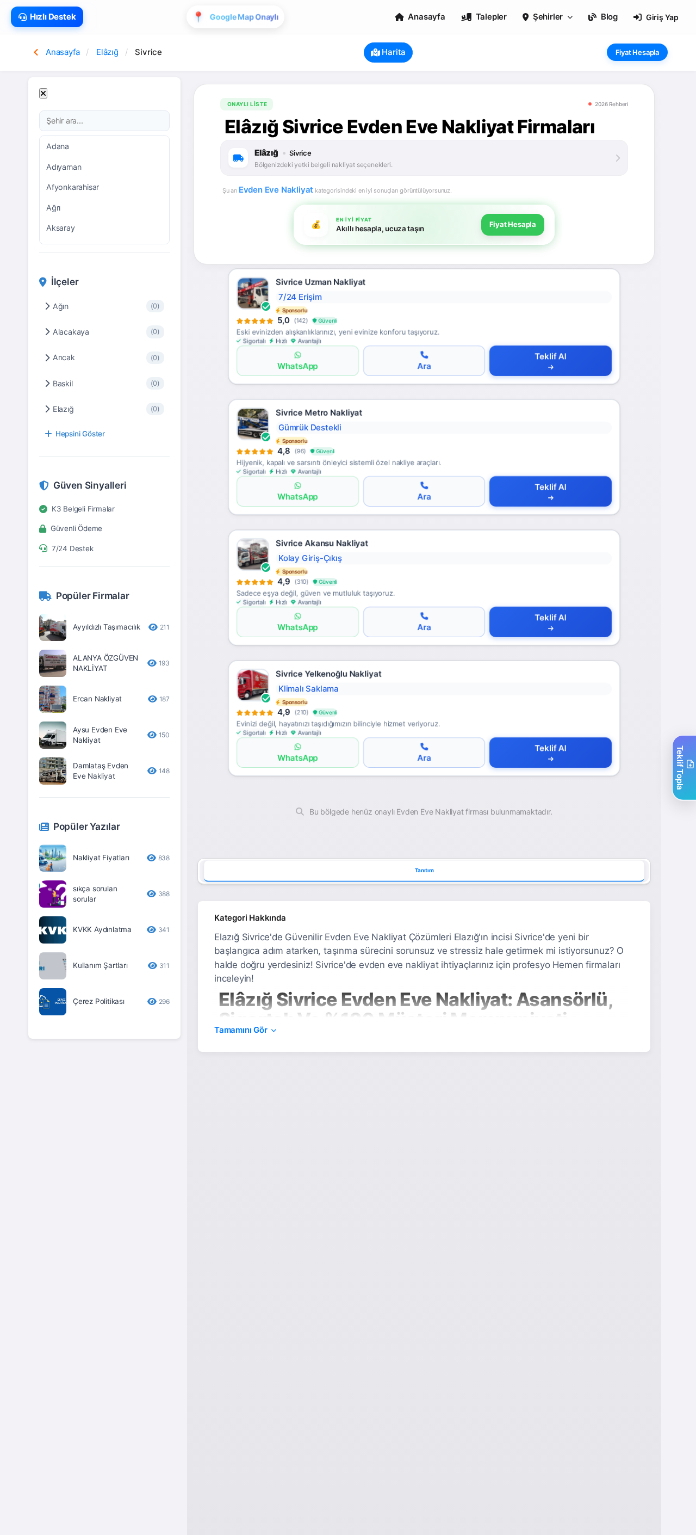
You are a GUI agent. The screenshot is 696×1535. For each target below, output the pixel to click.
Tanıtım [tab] (424, 870)
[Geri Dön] (36, 52)
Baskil (106, 383)
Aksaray (60, 227)
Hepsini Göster (80, 433)
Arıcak (106, 357)
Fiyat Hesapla (637, 52)
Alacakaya (106, 331)
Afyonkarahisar (72, 187)
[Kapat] (43, 93)
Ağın (106, 306)
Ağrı (53, 207)
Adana (57, 146)
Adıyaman (63, 166)
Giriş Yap (662, 17)
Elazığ (106, 409)
